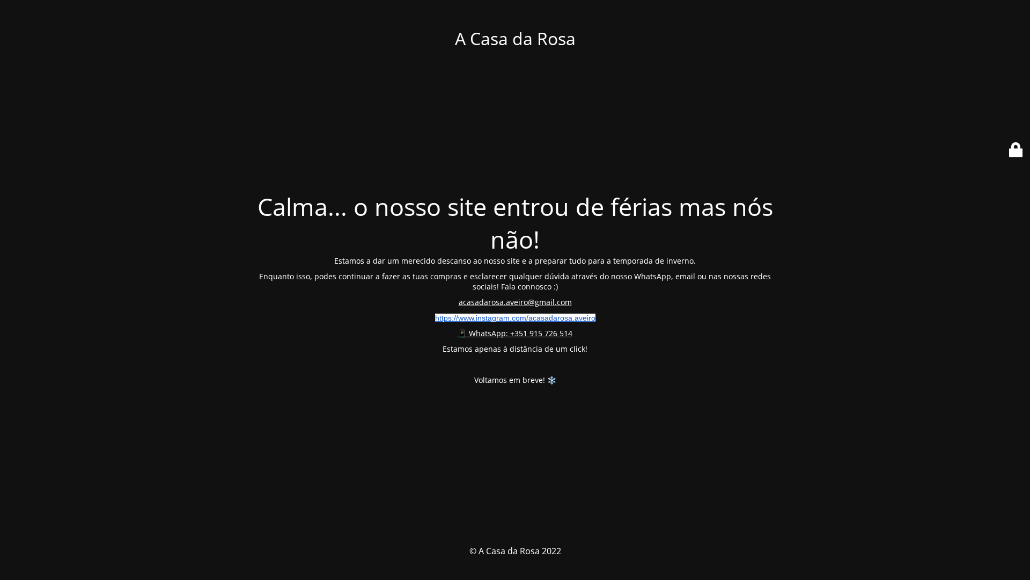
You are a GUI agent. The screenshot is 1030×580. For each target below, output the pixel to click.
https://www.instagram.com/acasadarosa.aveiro (515, 318)
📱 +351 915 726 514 (515, 333)
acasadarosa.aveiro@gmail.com (515, 302)
